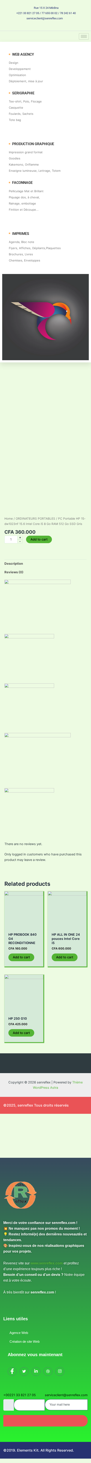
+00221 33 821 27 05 (19, 1395)
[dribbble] (48, 1371)
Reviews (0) (13, 572)
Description (13, 564)
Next (85, 500)
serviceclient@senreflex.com (66, 1395)
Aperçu (24, 926)
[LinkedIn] (45, 26)
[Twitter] (38, 26)
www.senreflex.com (46, 1263)
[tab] (45, 563)
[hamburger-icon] (84, 36)
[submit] (45, 1420)
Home (8, 518)
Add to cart (38, 539)
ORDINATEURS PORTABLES (35, 518)
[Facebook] (30, 26)
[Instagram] (60, 26)
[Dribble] (53, 26)
